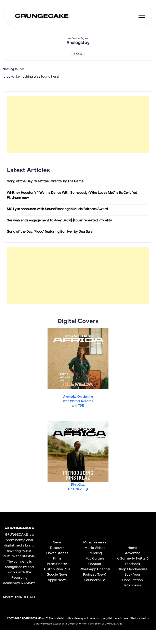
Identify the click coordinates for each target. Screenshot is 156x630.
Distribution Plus (57, 569)
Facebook (132, 564)
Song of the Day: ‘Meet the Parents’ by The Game (45, 181)
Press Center (57, 564)
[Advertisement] (78, 124)
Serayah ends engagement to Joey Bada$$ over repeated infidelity (59, 220)
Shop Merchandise (132, 569)
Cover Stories (57, 553)
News (57, 542)
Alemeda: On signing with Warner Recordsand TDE (78, 401)
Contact (94, 564)
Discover (57, 547)
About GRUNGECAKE (19, 597)
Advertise (132, 553)
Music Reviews (94, 542)
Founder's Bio (94, 580)
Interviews (132, 585)
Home (132, 547)
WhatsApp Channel (95, 569)
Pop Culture (95, 558)
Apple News (57, 580)
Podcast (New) (94, 574)
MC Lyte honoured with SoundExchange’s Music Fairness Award (57, 209)
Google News (57, 574)
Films (57, 558)
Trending (95, 553)
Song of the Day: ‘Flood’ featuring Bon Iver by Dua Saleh (50, 231)
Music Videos (94, 547)
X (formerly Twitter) (132, 558)
